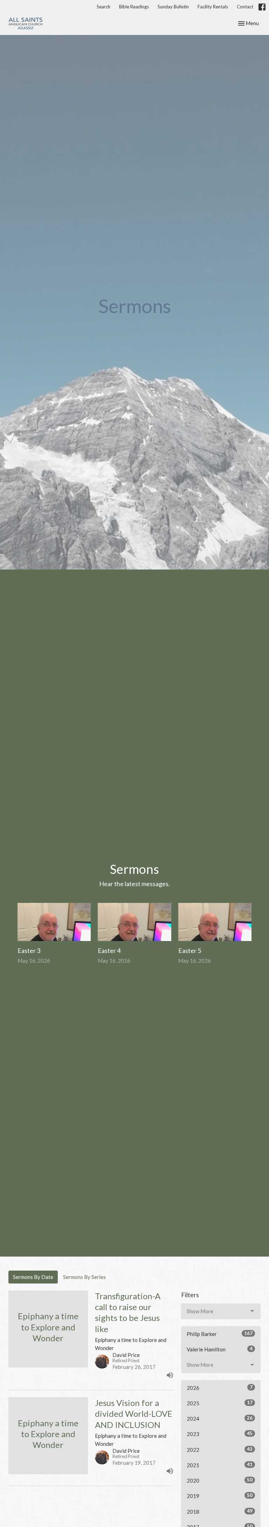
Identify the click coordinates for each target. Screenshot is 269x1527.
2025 (220, 1403)
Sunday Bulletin (173, 6)
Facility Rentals (213, 6)
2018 (220, 1511)
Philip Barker (220, 1333)
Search (103, 6)
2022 (220, 1449)
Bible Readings (134, 6)
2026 (220, 1387)
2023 (220, 1433)
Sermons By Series (84, 1277)
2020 (220, 1480)
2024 (220, 1418)
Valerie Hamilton (220, 1349)
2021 (220, 1465)
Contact (245, 6)
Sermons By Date (33, 1277)
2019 (220, 1495)
